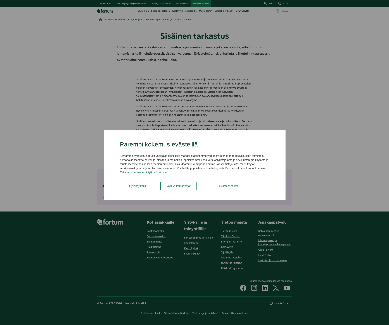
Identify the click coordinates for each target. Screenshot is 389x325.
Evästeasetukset (229, 185)
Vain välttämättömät (179, 185)
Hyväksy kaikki (138, 185)
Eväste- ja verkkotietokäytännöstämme (143, 172)
